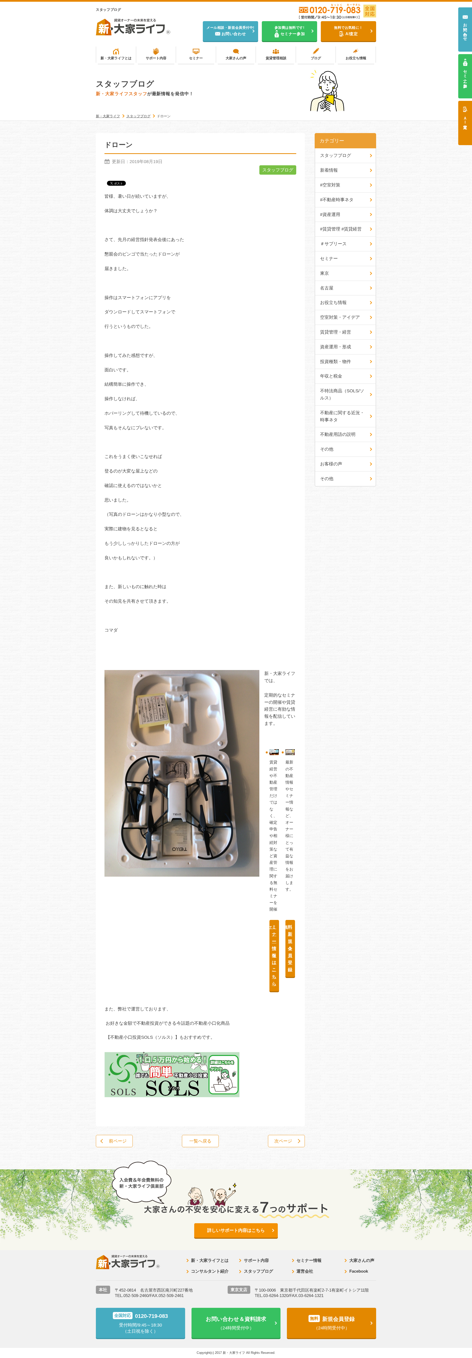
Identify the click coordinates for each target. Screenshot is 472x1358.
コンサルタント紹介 (210, 1271)
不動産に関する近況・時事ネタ (342, 416)
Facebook (358, 1271)
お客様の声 (331, 463)
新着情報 (329, 170)
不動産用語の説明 (337, 434)
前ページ (118, 1141)
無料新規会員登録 (289, 948)
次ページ (283, 1141)
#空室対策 (330, 185)
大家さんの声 (236, 58)
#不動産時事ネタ (337, 199)
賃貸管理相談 (276, 58)
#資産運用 (330, 214)
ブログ (316, 58)
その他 (326, 449)
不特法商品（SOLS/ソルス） (342, 394)
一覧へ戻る (200, 1141)
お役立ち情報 (356, 58)
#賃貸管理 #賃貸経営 (341, 229)
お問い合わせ (465, 29)
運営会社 (304, 1271)
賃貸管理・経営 (335, 332)
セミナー (196, 58)
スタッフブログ (277, 170)
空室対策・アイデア (340, 317)
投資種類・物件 (335, 361)
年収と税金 (331, 376)
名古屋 (326, 288)
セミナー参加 (465, 74)
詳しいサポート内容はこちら (236, 1230)
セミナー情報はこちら (273, 955)
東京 (324, 273)
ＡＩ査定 (465, 118)
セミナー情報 (309, 1260)
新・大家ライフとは (116, 58)
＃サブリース (333, 243)
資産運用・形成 (335, 346)
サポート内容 (156, 58)
